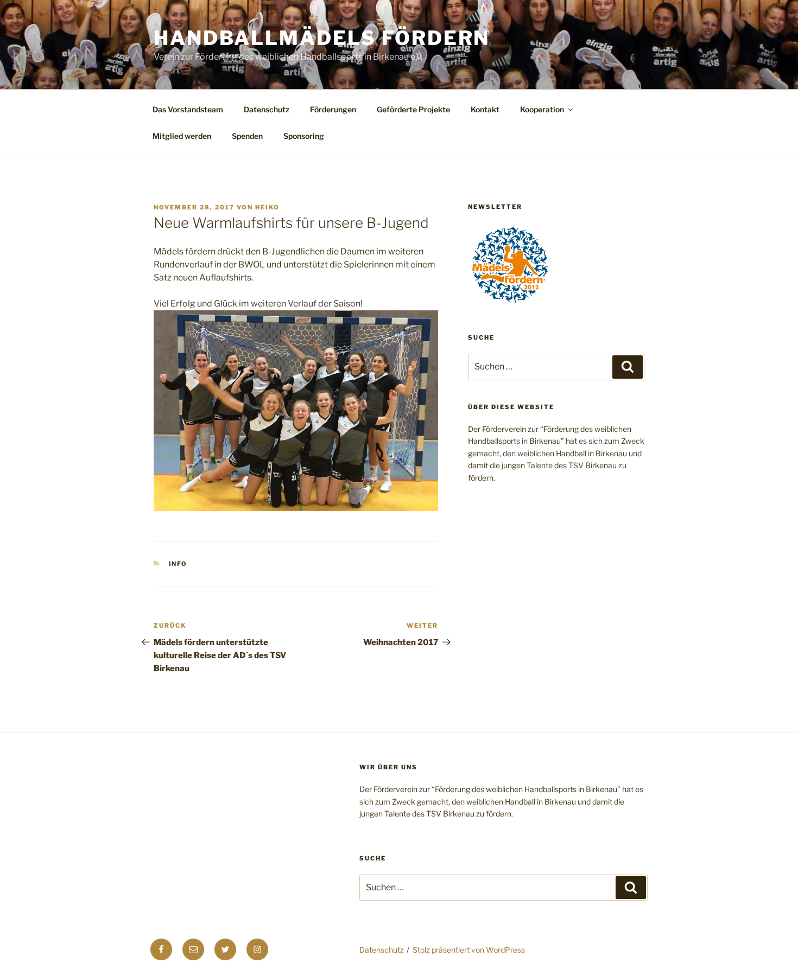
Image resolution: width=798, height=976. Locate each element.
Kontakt (485, 109)
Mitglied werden (182, 136)
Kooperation (542, 109)
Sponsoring (303, 136)
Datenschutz (266, 109)
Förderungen (333, 109)
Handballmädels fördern (322, 38)
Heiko (267, 207)
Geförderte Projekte (413, 109)
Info (178, 563)
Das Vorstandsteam (188, 109)
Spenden (247, 136)
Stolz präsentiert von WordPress (469, 949)
